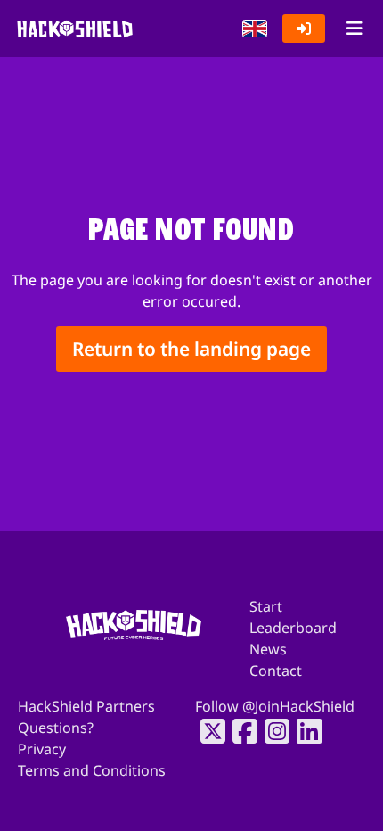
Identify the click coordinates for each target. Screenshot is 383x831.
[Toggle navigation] (354, 28)
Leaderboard (293, 628)
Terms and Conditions (92, 770)
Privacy (42, 749)
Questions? (56, 727)
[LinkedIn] (303, 731)
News (268, 649)
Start (265, 606)
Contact (275, 670)
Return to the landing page (191, 348)
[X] (207, 731)
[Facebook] (239, 731)
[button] (254, 28)
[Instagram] (271, 731)
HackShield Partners (86, 706)
